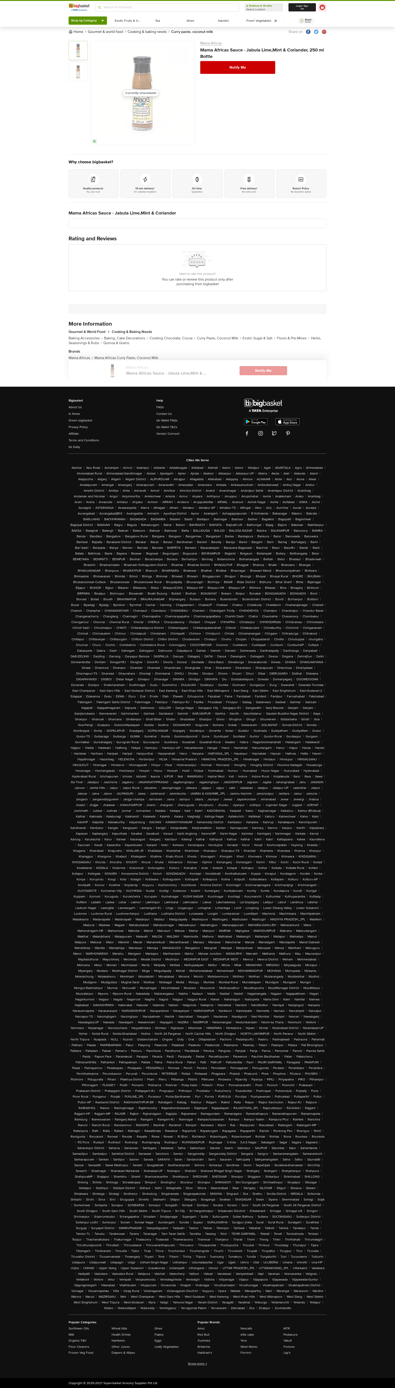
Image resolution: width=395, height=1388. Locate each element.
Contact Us (164, 414)
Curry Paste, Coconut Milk (219, 338)
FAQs (160, 407)
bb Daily (74, 447)
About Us (75, 407)
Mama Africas (211, 43)
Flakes (159, 1335)
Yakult (287, 1340)
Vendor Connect (167, 434)
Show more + (197, 1364)
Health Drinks (121, 1335)
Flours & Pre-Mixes (293, 338)
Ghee (158, 1328)
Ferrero (245, 1353)
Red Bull (203, 1335)
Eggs (158, 1340)
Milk (71, 1335)
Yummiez (204, 1340)
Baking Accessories (85, 338)
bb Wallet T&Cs (166, 427)
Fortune (289, 1347)
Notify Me (238, 67)
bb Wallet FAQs (167, 420)
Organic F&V (77, 1340)
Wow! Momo (248, 1347)
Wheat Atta (119, 1328)
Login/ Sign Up (302, 7)
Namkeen (118, 1340)
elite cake (247, 1335)
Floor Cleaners (79, 1347)
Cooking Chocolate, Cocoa (172, 338)
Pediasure (290, 1335)
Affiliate (74, 434)
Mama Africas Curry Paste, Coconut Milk (126, 358)
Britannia (204, 1347)
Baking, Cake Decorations (126, 338)
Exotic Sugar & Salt (259, 338)
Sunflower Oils (79, 1328)
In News (74, 414)
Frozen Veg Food (81, 1353)
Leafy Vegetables (167, 1347)
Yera (243, 1340)
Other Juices (121, 1347)
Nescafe (246, 1328)
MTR (286, 1328)
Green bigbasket (80, 420)
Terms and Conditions (84, 440)
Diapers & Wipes (123, 1353)
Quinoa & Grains (116, 343)
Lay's (287, 1353)
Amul (201, 1328)
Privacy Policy (78, 427)
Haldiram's (205, 1353)
